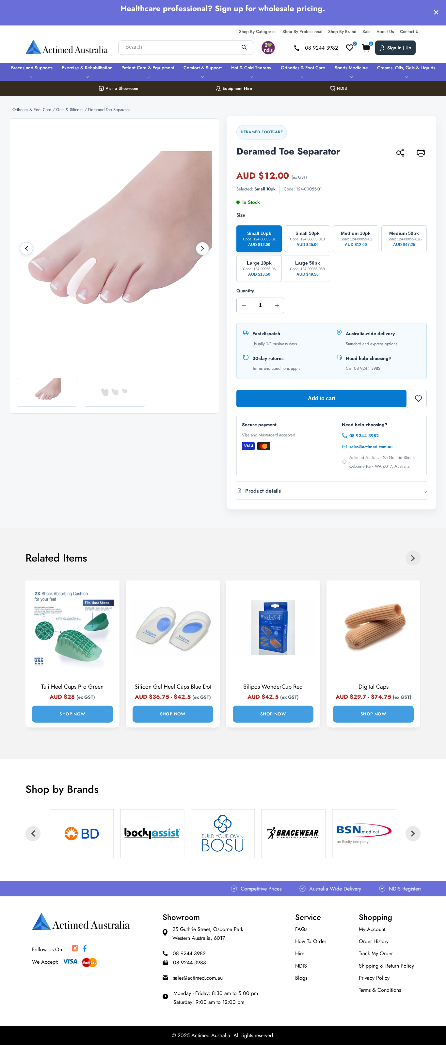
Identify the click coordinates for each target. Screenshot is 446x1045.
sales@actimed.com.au (370, 447)
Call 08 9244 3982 (363, 368)
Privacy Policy (374, 978)
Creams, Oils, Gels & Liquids (406, 67)
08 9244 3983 (189, 962)
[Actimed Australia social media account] (75, 950)
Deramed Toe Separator (109, 109)
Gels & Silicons (70, 109)
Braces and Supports (32, 67)
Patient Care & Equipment (147, 67)
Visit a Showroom (121, 88)
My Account (372, 929)
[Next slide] (413, 557)
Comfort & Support (202, 67)
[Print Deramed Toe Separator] (420, 152)
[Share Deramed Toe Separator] (400, 152)
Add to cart (321, 398)
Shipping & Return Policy (386, 966)
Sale (366, 31)
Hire (299, 953)
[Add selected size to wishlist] (418, 398)
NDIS (342, 88)
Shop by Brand (342, 31)
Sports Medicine (351, 67)
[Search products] (244, 47)
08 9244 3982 (364, 436)
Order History (374, 941)
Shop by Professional (302, 31)
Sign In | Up (399, 47)
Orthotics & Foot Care (303, 67)
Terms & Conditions (380, 990)
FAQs (301, 929)
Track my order (376, 953)
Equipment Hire (237, 88)
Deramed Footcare (262, 132)
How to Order (310, 941)
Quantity (257, 298)
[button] (26, 248)
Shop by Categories (258, 31)
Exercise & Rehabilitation (87, 67)
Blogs (301, 978)
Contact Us (410, 31)
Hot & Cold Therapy (251, 67)
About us (385, 31)
